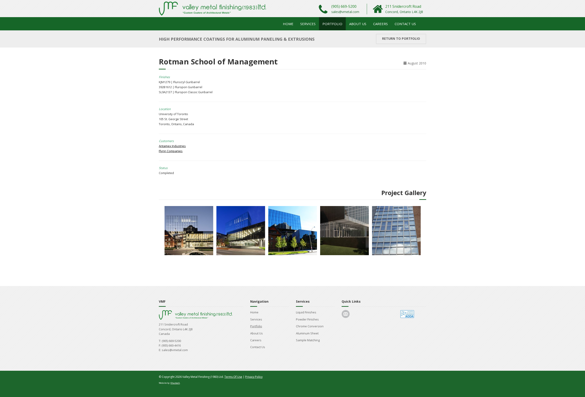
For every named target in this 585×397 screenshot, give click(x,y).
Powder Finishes (307, 319)
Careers (380, 23)
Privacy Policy (254, 377)
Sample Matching (308, 340)
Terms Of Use (233, 377)
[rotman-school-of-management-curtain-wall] (344, 230)
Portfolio (332, 23)
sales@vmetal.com (345, 12)
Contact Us (405, 23)
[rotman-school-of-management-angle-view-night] (241, 230)
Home (288, 23)
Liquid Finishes (306, 312)
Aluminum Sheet (307, 333)
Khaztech (175, 382)
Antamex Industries (172, 146)
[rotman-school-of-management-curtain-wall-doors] (396, 230)
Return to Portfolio (401, 38)
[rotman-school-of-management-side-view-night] (189, 230)
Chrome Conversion (310, 326)
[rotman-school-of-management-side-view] (293, 230)
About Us (357, 23)
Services (308, 23)
